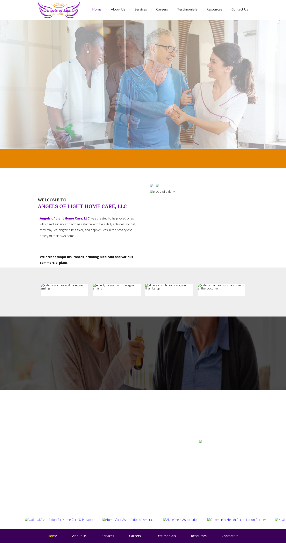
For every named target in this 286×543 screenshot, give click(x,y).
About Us (118, 9)
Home (97, 9)
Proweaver (240, 458)
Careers (162, 9)
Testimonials (187, 9)
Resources (214, 9)
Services (141, 9)
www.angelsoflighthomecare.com (223, 448)
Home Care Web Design (214, 458)
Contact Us (240, 9)
